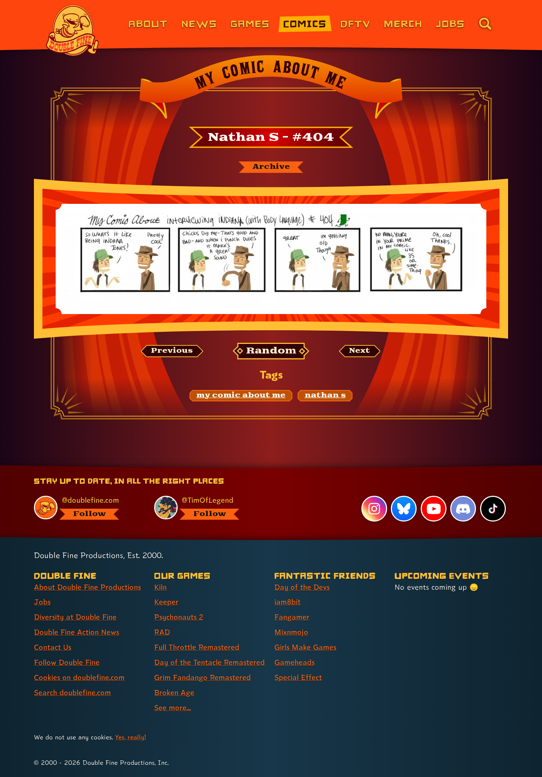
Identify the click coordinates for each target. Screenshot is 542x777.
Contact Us (52, 647)
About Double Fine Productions (87, 587)
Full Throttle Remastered (196, 647)
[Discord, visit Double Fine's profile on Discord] (463, 509)
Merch (403, 23)
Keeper (166, 601)
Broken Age (174, 692)
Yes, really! (130, 737)
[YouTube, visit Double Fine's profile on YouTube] (434, 509)
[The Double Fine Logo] (72, 30)
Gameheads (294, 662)
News (199, 23)
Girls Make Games (305, 647)
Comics (305, 23)
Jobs (450, 23)
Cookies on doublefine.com (79, 677)
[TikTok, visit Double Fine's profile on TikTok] (493, 509)
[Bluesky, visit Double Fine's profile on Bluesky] (404, 509)
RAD (162, 632)
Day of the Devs (302, 587)
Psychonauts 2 (178, 617)
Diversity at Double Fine (75, 617)
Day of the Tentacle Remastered (209, 662)
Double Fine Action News (76, 632)
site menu (263, 468)
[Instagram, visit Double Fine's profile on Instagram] (374, 509)
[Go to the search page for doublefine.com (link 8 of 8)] (485, 23)
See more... (172, 707)
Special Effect (298, 677)
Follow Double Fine (67, 662)
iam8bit (287, 601)
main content (309, 468)
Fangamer (291, 617)
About (148, 23)
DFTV (355, 23)
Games (250, 23)
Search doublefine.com (72, 692)
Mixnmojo (291, 632)
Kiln (160, 587)
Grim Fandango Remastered (202, 677)
